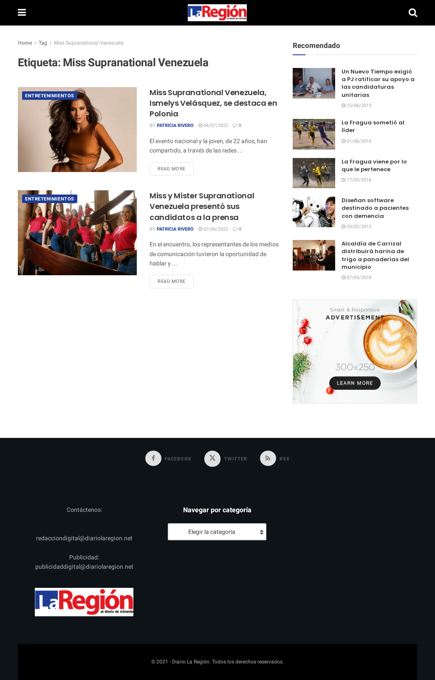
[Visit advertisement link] (355, 351)
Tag (43, 43)
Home (25, 43)
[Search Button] (413, 12)
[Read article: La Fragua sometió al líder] (314, 134)
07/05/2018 (358, 277)
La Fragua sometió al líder (373, 126)
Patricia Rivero (175, 125)
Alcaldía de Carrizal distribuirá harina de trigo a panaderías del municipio (375, 255)
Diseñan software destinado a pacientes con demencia (375, 208)
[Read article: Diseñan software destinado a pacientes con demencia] (314, 212)
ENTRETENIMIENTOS (49, 95)
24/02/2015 (358, 226)
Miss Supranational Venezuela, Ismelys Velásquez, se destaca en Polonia (213, 103)
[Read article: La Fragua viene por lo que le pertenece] (314, 173)
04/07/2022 (215, 125)
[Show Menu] (22, 12)
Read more (176, 168)
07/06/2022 (215, 229)
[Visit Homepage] (217, 12)
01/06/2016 (358, 141)
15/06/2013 (358, 105)
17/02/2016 (358, 179)
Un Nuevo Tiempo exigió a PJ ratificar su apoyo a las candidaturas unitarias (378, 83)
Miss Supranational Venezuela (89, 43)
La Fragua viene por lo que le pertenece (374, 165)
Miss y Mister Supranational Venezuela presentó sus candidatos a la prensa (202, 206)
